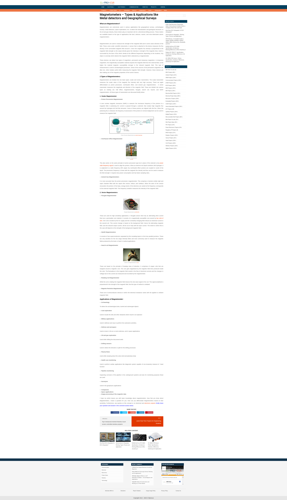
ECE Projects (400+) (171, 85)
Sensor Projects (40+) (171, 137)
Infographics (158, 10)
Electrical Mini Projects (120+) (173, 93)
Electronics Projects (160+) (172, 98)
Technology (104, 480)
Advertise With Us (109, 490)
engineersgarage (138, 135)
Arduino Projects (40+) (171, 75)
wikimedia (137, 212)
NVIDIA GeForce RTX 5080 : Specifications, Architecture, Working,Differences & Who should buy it (176, 48)
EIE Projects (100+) (170, 90)
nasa (138, 262)
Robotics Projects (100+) (172, 135)
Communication (133, 7)
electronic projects (149, 403)
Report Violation (137, 490)
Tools (149, 10)
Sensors (134, 10)
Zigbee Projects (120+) (171, 148)
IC (119, 10)
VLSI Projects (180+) (171, 143)
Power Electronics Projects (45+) (174, 127)
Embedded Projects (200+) (172, 101)
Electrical (110, 7)
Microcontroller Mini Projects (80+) (174, 116)
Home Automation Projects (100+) (174, 106)
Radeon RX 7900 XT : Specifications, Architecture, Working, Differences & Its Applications (175, 54)
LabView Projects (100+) (172, 111)
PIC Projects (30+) (170, 124)
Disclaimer (123, 490)
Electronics (121, 7)
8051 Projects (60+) (170, 72)
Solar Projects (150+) (171, 140)
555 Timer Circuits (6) (171, 69)
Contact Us (178, 490)
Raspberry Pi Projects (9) (172, 130)
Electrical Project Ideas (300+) (173, 96)
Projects (153, 7)
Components (142, 10)
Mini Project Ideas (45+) (171, 122)
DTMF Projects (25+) (171, 82)
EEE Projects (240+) (171, 88)
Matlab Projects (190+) (171, 114)
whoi (132, 159)
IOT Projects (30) (170, 109)
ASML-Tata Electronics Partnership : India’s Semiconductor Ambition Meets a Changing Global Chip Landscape (175, 26)
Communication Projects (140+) (173, 80)
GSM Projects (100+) (171, 103)
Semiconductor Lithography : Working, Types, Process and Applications (123, 444)
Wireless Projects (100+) (172, 145)
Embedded (127, 10)
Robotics (145, 7)
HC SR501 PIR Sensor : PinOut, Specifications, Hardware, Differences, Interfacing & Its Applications (175, 60)
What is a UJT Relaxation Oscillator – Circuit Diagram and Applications (142, 477)
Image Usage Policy (150, 490)
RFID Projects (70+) (170, 132)
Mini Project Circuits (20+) (172, 119)
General (163, 7)
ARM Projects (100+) (171, 77)
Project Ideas (113, 10)
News (165, 10)
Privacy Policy (164, 490)
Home (102, 7)
